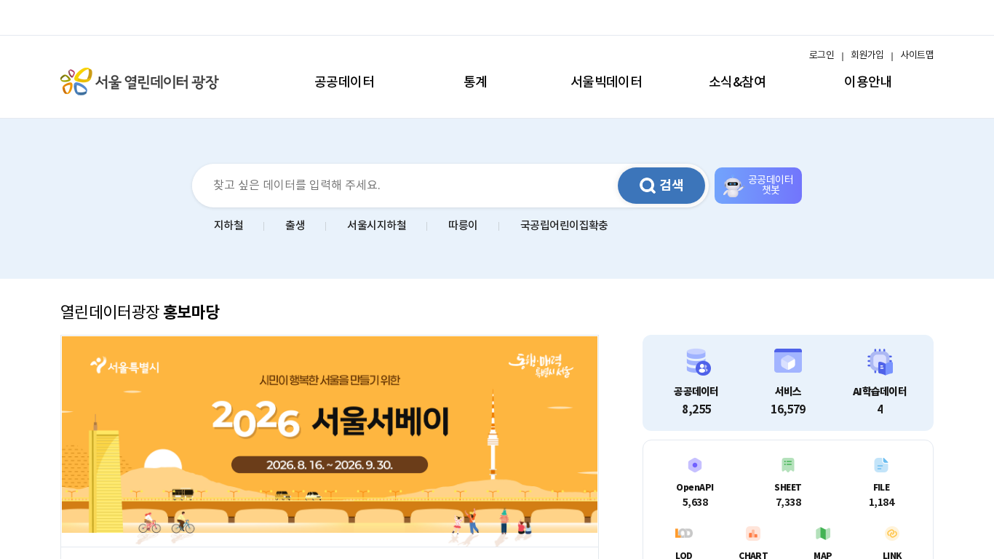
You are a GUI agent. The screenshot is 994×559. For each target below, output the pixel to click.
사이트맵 (917, 55)
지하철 (228, 226)
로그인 (821, 55)
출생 (295, 226)
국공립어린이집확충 (564, 226)
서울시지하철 (376, 226)
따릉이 (462, 226)
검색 (671, 186)
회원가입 (867, 55)
